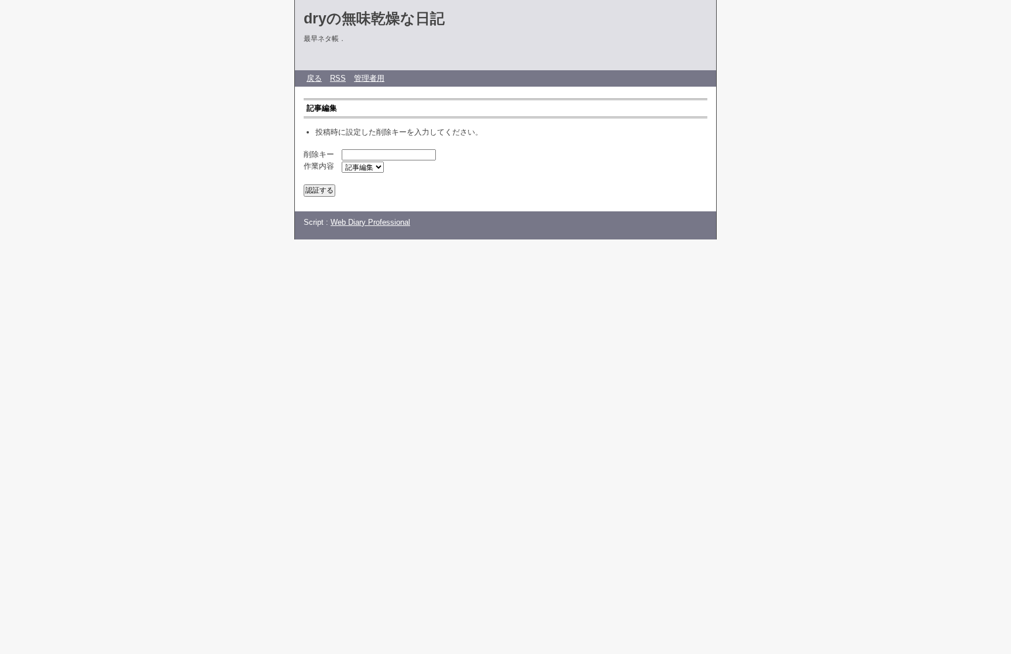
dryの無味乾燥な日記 (374, 18)
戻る (314, 78)
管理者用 (369, 78)
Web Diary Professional (370, 222)
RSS (338, 78)
